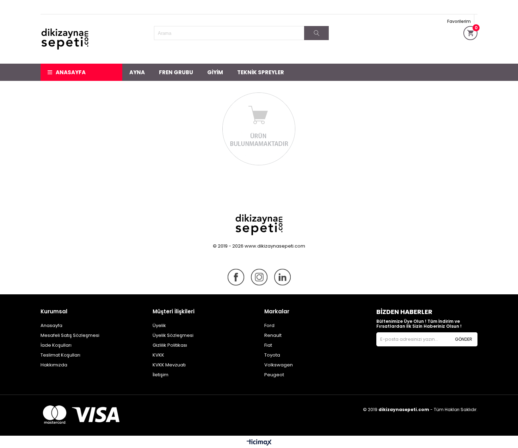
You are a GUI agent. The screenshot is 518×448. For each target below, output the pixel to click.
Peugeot (274, 374)
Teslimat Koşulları (60, 355)
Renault (273, 335)
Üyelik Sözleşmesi (173, 335)
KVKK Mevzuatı (169, 364)
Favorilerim (459, 21)
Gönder (463, 339)
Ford (269, 325)
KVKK (158, 355)
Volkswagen (278, 364)
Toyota (272, 355)
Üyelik (159, 325)
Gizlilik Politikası (170, 345)
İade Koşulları (56, 345)
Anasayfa (71, 72)
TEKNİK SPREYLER (260, 72)
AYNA (137, 72)
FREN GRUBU (176, 72)
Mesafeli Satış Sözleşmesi (70, 335)
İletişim (160, 374)
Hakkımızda (54, 364)
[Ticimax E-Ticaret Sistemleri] (259, 442)
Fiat (268, 345)
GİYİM (215, 72)
